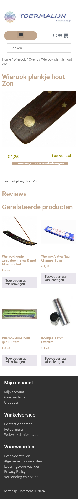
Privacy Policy (14, 471)
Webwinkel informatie (21, 434)
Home (6, 59)
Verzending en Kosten (21, 477)
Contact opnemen (18, 424)
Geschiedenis (15, 397)
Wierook (20, 59)
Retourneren (14, 429)
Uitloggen (11, 402)
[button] (20, 34)
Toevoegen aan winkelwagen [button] (16, 282)
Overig (33, 59)
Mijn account (14, 392)
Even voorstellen (17, 456)
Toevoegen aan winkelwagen (40, 163)
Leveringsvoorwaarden (22, 466)
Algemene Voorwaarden (23, 461)
